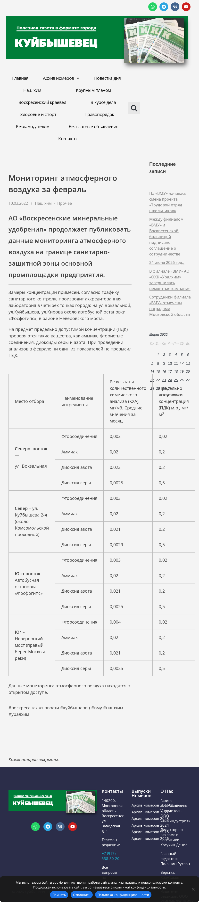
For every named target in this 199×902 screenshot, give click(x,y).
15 (158, 371)
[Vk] (175, 6)
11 (176, 363)
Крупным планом (93, 90)
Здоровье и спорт (38, 114)
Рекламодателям (32, 126)
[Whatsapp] (152, 6)
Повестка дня (107, 78)
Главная (20, 78)
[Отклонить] (193, 889)
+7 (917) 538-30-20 (110, 856)
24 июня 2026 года (166, 262)
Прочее (64, 203)
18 (176, 371)
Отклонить (81, 895)
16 (164, 371)
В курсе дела (103, 102)
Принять (59, 895)
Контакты (67, 138)
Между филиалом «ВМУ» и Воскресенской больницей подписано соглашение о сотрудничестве (166, 237)
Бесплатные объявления (93, 126)
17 (170, 371)
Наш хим (32, 90)
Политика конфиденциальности (123, 895)
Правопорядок (99, 114)
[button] (132, 108)
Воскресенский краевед (42, 102)
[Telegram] (163, 6)
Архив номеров (58, 78)
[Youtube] (186, 6)
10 (170, 363)
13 (188, 363)
